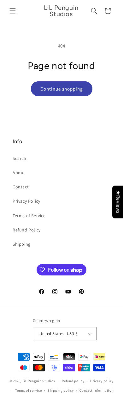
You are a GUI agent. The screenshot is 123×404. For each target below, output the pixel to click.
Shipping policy (61, 390)
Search (19, 158)
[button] (13, 11)
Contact (21, 187)
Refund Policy (27, 230)
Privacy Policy (26, 201)
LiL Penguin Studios (38, 380)
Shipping (22, 244)
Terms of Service (29, 215)
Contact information (96, 390)
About (19, 172)
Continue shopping (61, 89)
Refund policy (73, 381)
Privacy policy (102, 381)
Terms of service (28, 390)
